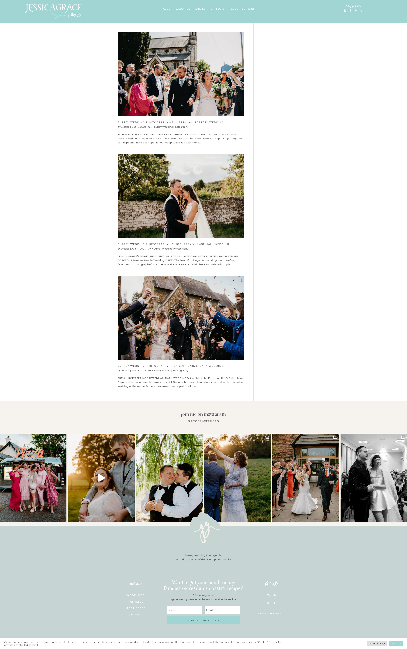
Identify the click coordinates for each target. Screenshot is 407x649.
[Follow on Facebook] (350, 11)
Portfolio (216, 9)
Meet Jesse (136, 608)
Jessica (125, 126)
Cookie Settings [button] (377, 643)
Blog (234, 9)
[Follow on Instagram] (345, 11)
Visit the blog (271, 613)
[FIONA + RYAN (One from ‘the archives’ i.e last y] (33, 478)
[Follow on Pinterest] (356, 11)
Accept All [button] (396, 643)
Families (199, 9)
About (167, 9)
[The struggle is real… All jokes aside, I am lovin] (101, 478)
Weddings (183, 9)
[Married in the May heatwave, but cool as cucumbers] (169, 478)
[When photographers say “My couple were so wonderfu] (374, 478)
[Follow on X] (361, 11)
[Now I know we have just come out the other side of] (237, 478)
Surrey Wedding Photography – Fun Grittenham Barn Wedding (171, 365)
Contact (248, 9)
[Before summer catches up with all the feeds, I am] (305, 478)
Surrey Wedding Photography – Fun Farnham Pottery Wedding (171, 122)
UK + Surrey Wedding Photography (168, 126)
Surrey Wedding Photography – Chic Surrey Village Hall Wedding (173, 244)
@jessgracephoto (203, 421)
